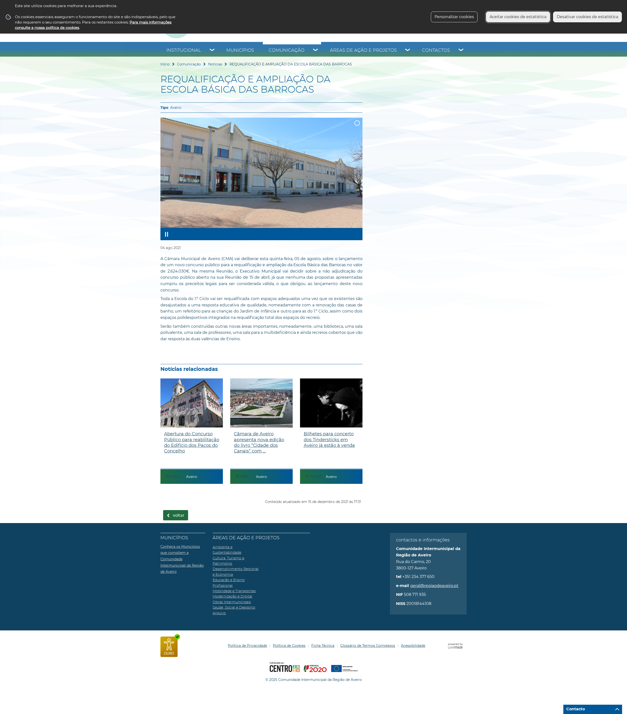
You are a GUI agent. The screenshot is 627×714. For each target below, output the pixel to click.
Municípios (240, 50)
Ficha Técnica (322, 645)
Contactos (436, 50)
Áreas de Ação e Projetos (363, 50)
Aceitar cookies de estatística (518, 16)
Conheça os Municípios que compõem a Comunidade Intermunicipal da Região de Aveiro (182, 559)
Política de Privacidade (247, 645)
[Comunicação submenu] (315, 50)
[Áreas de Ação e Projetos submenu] (407, 50)
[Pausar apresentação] (166, 234)
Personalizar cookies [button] (454, 16)
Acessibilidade (413, 645)
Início (165, 64)
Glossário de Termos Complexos (367, 645)
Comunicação (286, 50)
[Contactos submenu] (461, 50)
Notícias (215, 64)
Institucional (183, 50)
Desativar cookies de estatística (587, 16)
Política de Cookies (289, 645)
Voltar (178, 515)
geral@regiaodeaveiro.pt (434, 585)
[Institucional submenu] (212, 50)
